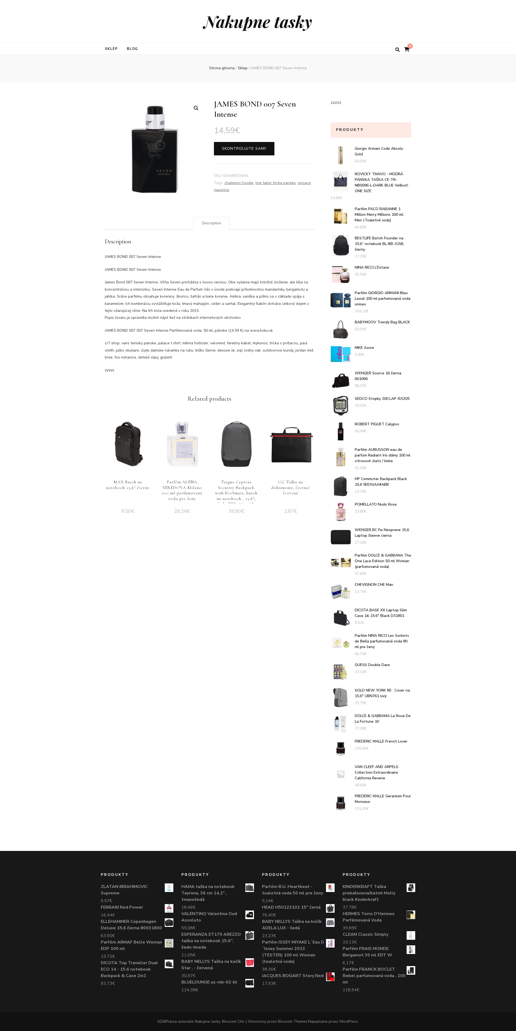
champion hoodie (238, 182)
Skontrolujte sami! (244, 148)
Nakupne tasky (258, 21)
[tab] (212, 223)
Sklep (111, 48)
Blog (132, 48)
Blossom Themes (292, 1021)
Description (211, 223)
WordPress (348, 1021)
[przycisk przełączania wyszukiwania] (397, 49)
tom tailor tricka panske (275, 182)
